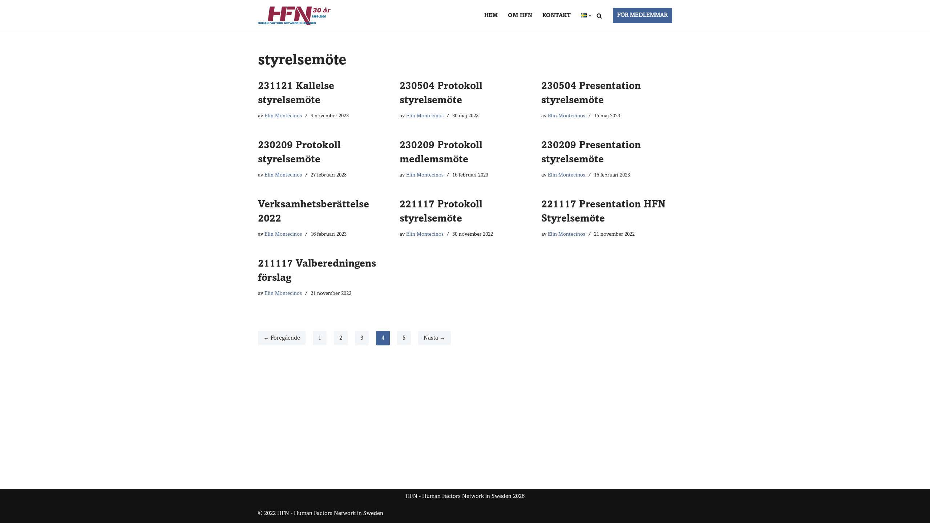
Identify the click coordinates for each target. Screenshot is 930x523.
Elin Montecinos (283, 116)
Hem (491, 16)
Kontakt (556, 16)
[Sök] (599, 16)
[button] (590, 15)
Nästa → (434, 338)
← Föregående (281, 338)
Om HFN (520, 16)
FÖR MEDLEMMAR (642, 15)
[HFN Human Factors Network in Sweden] (294, 16)
